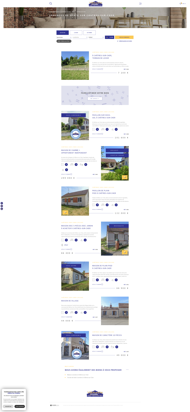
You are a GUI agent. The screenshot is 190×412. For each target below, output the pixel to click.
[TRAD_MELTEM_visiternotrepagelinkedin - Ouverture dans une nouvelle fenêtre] (2, 209)
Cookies (121, 405)
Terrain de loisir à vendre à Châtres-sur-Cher (80, 378)
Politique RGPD (116, 405)
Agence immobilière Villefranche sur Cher (60, 11)
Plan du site (95, 405)
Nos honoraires (89, 405)
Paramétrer (8, 406)
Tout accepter (20, 406)
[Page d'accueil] (95, 4)
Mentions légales (101, 405)
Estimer (89, 32)
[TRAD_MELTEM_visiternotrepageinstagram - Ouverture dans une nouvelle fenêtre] (2, 206)
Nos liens (111, 405)
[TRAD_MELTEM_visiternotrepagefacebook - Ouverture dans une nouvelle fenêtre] (2, 203)
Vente (73, 11)
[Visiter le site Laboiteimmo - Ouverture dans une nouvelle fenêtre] (54, 405)
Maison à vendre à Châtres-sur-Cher (78, 375)
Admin (107, 405)
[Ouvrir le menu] (140, 3)
